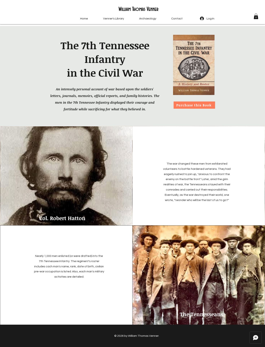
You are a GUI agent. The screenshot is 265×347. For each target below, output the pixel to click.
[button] (256, 16)
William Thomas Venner (138, 9)
